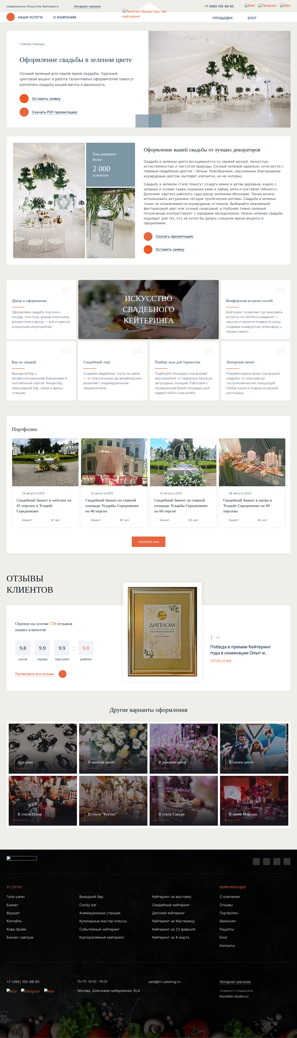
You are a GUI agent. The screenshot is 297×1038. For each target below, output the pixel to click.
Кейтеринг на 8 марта (170, 937)
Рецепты (227, 929)
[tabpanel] (204, 631)
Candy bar (88, 905)
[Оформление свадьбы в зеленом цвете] (219, 79)
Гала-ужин (16, 896)
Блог (223, 937)
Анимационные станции (99, 913)
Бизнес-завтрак (20, 937)
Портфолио (229, 913)
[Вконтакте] (266, 861)
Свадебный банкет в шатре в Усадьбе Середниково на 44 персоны (247, 505)
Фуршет (13, 913)
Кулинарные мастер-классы (103, 921)
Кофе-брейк (16, 929)
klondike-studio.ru (234, 996)
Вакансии (228, 921)
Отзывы (226, 905)
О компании (230, 896)
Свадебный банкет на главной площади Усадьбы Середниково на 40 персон (112, 505)
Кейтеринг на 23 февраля (173, 929)
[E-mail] (250, 5)
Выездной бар (91, 896)
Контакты (227, 945)
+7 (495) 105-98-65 (219, 6)
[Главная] (148, 17)
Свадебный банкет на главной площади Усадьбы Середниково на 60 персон (181, 505)
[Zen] (276, 861)
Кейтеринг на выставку (172, 896)
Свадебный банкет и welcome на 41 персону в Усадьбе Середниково (44, 505)
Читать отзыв (220, 660)
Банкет (12, 905)
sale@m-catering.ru (164, 981)
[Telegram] (256, 861)
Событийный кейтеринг (99, 929)
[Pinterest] (287, 861)
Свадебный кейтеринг (171, 905)
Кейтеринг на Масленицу (173, 921)
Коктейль (14, 921)
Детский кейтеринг (168, 913)
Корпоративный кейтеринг (101, 937)
